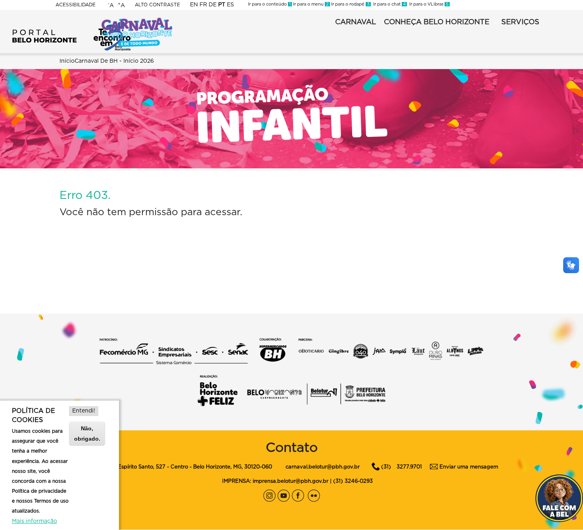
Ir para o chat (388, 4)
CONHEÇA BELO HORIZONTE (436, 22)
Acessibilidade (76, 4)
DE (213, 5)
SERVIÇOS (520, 22)
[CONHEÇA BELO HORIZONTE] (495, 23)
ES (230, 5)
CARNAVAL (355, 22)
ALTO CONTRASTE (157, 4)
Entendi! (83, 411)
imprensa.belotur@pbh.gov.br (290, 481)
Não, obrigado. (87, 433)
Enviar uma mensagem (468, 467)
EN (194, 5)
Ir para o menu (310, 4)
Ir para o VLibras (428, 4)
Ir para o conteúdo (269, 4)
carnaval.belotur (306, 467)
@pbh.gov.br (343, 467)
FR (203, 5)
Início (67, 61)
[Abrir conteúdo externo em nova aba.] (269, 493)
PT (221, 5)
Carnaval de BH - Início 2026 (114, 61)
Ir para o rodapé (350, 4)
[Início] (71, 24)
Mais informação (34, 521)
